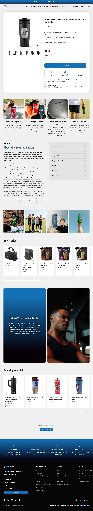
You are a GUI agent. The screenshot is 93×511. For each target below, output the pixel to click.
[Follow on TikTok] (19, 500)
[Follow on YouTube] (16, 500)
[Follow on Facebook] (4, 500)
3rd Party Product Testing (64, 484)
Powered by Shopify (18, 505)
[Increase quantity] (52, 58)
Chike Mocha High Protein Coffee (43, 265)
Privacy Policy (83, 473)
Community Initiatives (63, 476)
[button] (65, 81)
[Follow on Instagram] (12, 500)
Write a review (46, 429)
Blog (58, 473)
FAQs (37, 470)
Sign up (16, 492)
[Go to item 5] (32, 53)
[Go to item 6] (38, 53)
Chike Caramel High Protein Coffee (62, 265)
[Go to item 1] (9, 53)
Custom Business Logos (42, 476)
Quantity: (46, 55)
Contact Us (39, 473)
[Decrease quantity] (47, 58)
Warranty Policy (40, 490)
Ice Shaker (47, 16)
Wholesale (60, 481)
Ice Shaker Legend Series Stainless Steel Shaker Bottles (11, 399)
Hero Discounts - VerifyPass (64, 478)
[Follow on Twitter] (8, 500)
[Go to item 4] (26, 53)
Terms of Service (84, 481)
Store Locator (39, 487)
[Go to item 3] (21, 53)
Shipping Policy (83, 478)
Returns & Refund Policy (85, 476)
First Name (7, 479)
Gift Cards (38, 481)
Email (5, 485)
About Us (59, 470)
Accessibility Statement (85, 470)
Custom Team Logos (41, 478)
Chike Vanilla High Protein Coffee (79, 265)
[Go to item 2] (15, 53)
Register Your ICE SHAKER (43, 484)
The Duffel (8, 263)
